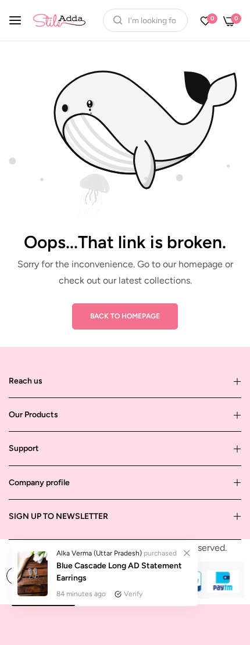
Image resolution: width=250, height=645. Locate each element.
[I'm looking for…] (115, 20)
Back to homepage (125, 316)
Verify (133, 594)
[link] (186, 552)
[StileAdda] (59, 20)
